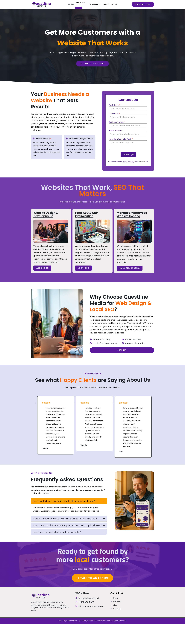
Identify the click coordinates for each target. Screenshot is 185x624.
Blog (114, 4)
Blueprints (95, 4)
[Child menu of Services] (78, 8)
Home (71, 4)
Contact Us (142, 4)
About (106, 4)
